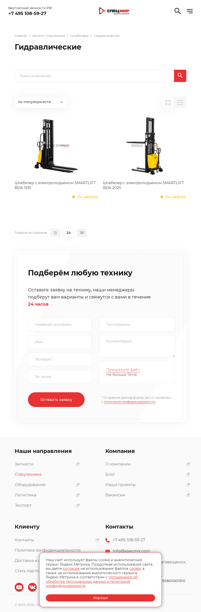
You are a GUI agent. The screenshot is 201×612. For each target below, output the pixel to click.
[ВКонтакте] (32, 587)
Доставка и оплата (33, 560)
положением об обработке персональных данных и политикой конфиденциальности (92, 581)
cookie (135, 568)
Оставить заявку (56, 399)
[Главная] (114, 11)
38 (82, 233)
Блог (110, 474)
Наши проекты (120, 484)
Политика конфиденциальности (48, 550)
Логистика (25, 495)
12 (55, 233)
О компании (118, 464)
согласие (71, 568)
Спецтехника (28, 474)
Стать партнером (32, 571)
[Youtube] (19, 587)
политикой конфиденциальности (129, 402)
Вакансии (115, 495)
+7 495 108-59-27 (129, 540)
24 (68, 233)
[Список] (180, 102)
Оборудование (30, 484)
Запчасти (24, 464)
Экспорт (23, 505)
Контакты (24, 540)
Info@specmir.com (131, 551)
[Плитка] (168, 102)
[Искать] (180, 76)
